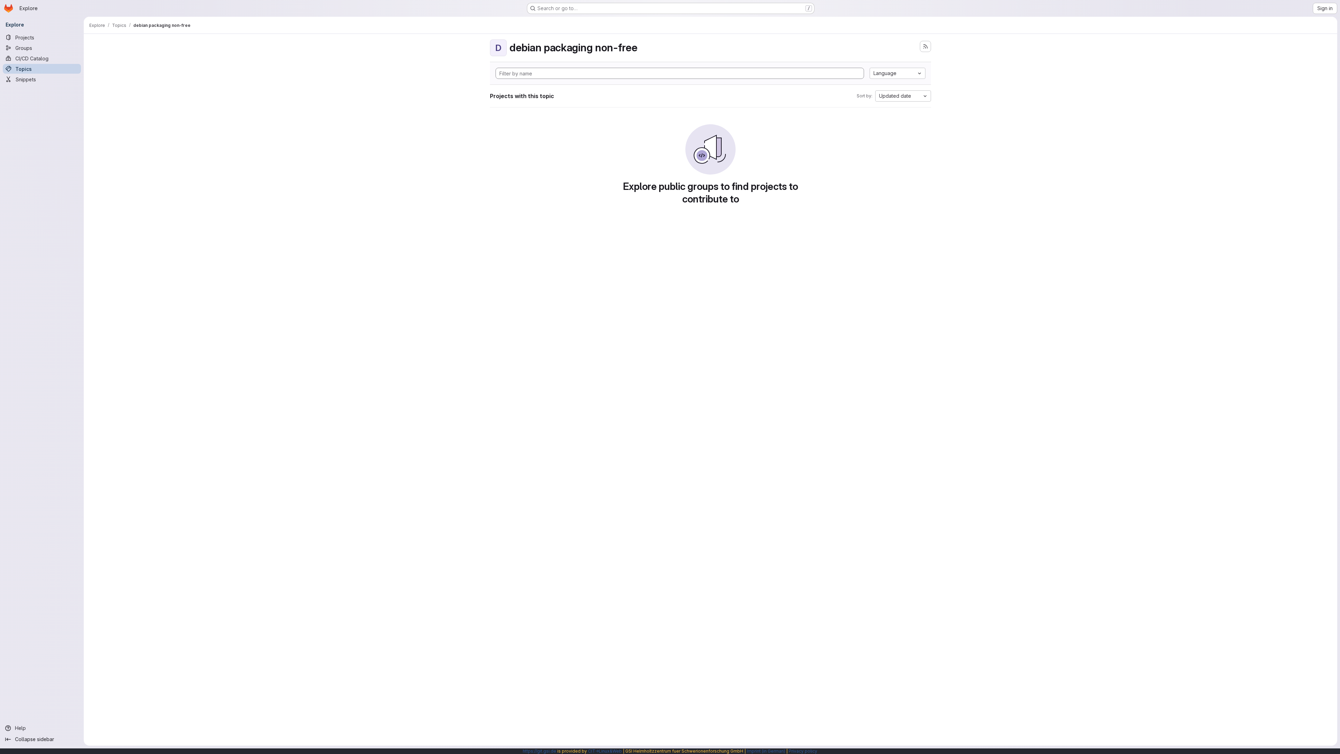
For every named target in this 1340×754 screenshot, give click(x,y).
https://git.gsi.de (539, 751)
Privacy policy (803, 751)
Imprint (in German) (766, 751)
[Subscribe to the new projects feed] (925, 46)
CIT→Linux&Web (605, 751)
